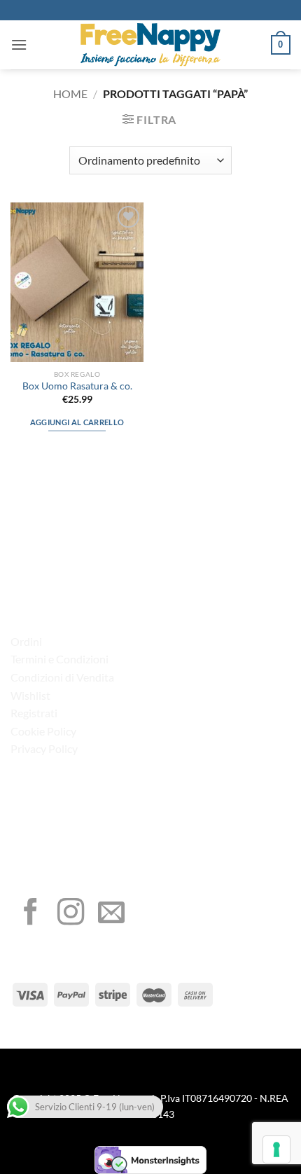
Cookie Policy (43, 731)
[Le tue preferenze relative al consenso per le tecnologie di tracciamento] (276, 1149)
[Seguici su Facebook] (31, 914)
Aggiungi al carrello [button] (77, 422)
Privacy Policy (44, 748)
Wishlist (30, 695)
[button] (18, 44)
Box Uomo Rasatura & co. (77, 386)
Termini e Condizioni (59, 658)
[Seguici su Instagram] (70, 914)
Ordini (26, 641)
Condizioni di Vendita (62, 677)
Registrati (33, 712)
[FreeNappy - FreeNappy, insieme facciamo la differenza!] (150, 44)
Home (70, 93)
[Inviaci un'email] (111, 914)
